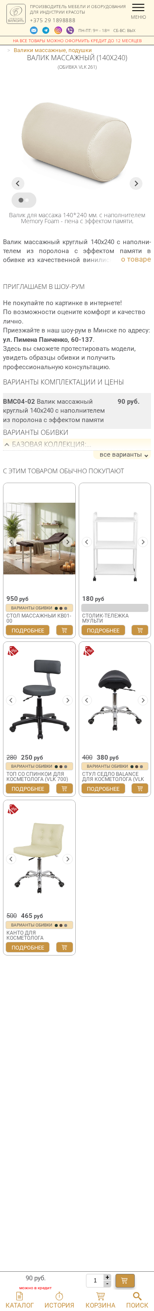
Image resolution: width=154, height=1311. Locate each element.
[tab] (20, 200)
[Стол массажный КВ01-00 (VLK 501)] (39, 538)
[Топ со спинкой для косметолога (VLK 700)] (39, 697)
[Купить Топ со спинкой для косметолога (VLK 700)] (64, 788)
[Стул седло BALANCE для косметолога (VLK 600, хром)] (115, 697)
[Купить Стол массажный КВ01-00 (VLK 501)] (64, 630)
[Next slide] (136, 183)
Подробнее (28, 630)
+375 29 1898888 (52, 20)
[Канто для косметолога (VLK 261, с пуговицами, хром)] (39, 855)
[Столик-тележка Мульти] (115, 538)
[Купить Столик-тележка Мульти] (139, 630)
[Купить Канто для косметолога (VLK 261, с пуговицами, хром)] (64, 947)
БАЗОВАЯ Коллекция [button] (48, 444)
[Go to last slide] (18, 183)
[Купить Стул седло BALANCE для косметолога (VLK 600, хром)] (139, 788)
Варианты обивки (32, 608)
